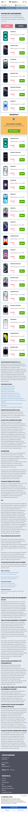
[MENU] (2, 2)
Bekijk (22, 39)
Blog (3, 784)
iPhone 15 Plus (14, 291)
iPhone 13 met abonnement (8, 591)
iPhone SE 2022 (14, 236)
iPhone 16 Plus (14, 138)
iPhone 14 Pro (14, 347)
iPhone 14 (13, 208)
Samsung (20, 427)
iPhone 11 (12, 249)
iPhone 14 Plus (14, 277)
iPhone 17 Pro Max (15, 152)
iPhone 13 (13, 194)
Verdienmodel (5, 782)
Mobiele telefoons (10, 8)
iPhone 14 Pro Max (15, 305)
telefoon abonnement (13, 605)
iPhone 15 (13, 166)
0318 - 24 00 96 (10, 770)
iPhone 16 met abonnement (8, 583)
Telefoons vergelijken (7, 786)
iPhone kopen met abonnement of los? (10, 395)
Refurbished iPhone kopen (7, 389)
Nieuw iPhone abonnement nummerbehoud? (12, 398)
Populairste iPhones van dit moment (10, 393)
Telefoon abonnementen (8, 788)
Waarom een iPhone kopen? (8, 391)
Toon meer (3, 21)
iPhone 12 (13, 222)
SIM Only (4, 790)
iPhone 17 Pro (14, 73)
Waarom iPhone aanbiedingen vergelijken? (11, 407)
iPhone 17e (13, 180)
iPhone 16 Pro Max (15, 87)
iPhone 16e (13, 59)
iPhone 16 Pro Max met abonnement (10, 577)
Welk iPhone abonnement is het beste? (10, 396)
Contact (4, 778)
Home (2, 8)
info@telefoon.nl (6, 766)
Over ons (4, 780)
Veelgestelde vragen (7, 792)
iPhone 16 (13, 31)
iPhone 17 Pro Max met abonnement (10, 572)
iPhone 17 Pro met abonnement (9, 574)
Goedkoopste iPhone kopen (8, 388)
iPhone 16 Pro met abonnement (9, 578)
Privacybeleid (24, 795)
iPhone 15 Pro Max (15, 263)
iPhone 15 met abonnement (8, 586)
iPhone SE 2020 (14, 333)
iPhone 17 (13, 101)
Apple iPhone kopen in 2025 (8, 386)
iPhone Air (13, 319)
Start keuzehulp (13, 131)
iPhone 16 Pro (14, 45)
